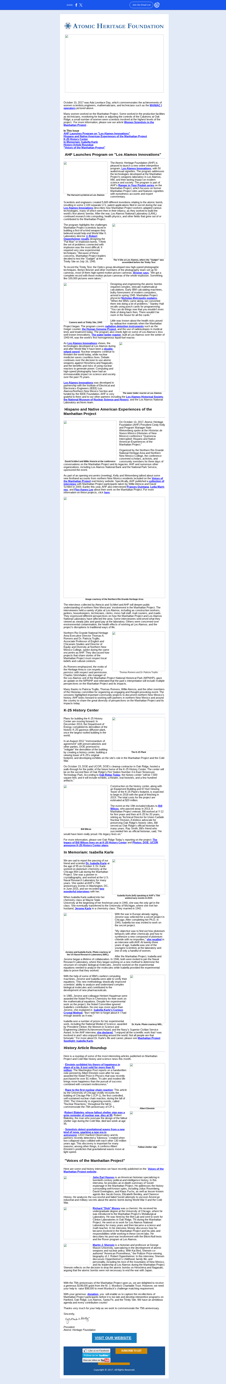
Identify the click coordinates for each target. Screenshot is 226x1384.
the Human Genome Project (99, 329)
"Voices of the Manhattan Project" (84, 147)
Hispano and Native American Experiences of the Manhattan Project (105, 136)
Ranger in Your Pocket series (136, 185)
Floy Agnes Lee (83, 489)
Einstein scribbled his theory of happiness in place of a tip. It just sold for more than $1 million (92, 1067)
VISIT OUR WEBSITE (113, 1338)
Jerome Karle (83, 908)
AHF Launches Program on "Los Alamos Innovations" (97, 133)
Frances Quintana (138, 486)
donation (92, 1294)
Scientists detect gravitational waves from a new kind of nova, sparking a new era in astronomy (94, 1132)
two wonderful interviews (84, 890)
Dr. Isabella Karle (96, 863)
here (107, 492)
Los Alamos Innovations (136, 168)
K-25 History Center (76, 139)
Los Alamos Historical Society (144, 396)
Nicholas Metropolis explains (139, 298)
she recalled (154, 939)
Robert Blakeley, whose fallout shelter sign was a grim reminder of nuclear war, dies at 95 (94, 1114)
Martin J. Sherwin (103, 1245)
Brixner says (141, 272)
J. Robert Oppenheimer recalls (80, 237)
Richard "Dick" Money (106, 1208)
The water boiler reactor (106, 334)
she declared (105, 1032)
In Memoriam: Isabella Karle (81, 142)
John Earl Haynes (103, 1177)
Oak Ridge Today (109, 774)
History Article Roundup (78, 144)
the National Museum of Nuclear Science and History (96, 399)
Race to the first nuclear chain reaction (89, 1090)
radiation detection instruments (124, 326)
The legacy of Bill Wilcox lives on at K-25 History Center (110, 841)
